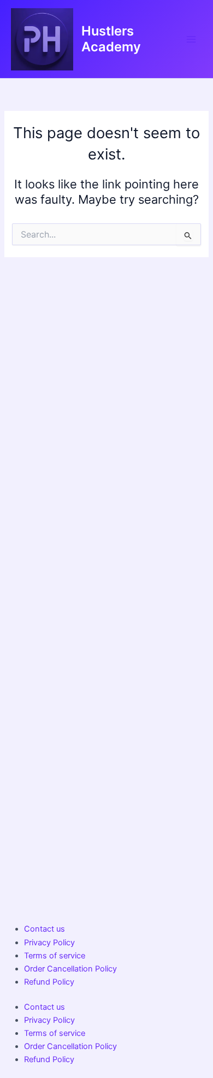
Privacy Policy (49, 942)
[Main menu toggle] (191, 39)
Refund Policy (49, 982)
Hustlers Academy (111, 38)
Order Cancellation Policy (70, 969)
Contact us (44, 929)
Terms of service (54, 956)
